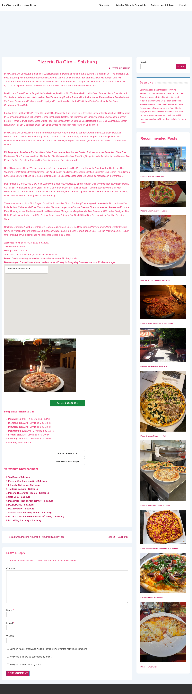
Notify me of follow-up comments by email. (31, 657)
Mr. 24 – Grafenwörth (148, 667)
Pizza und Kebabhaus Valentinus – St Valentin (159, 548)
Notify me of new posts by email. (26, 664)
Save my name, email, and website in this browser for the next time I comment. (48, 649)
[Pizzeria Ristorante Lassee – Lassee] (163, 471)
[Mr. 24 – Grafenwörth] (163, 633)
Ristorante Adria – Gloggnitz (151, 597)
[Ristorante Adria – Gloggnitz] (163, 573)
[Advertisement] (96, 32)
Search (143, 62)
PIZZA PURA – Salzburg (21, 505)
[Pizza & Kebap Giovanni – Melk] (163, 402)
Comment (11, 568)
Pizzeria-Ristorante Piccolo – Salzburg (28, 493)
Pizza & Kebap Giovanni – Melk (153, 436)
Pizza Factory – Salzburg (21, 508)
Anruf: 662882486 (67, 403)
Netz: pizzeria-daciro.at (67, 453)
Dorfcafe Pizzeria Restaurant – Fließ (155, 280)
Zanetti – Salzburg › (118, 537)
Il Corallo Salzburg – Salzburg (24, 485)
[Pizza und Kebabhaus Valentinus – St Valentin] (163, 527)
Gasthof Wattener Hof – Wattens (153, 366)
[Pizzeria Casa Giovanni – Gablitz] (163, 194)
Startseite (104, 5)
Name (9, 610)
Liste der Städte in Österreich (130, 5)
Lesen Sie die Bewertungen (67, 461)
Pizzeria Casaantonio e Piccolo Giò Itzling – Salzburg (36, 516)
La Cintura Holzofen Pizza (19, 5)
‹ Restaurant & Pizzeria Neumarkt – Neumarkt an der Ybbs (35, 537)
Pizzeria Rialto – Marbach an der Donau (156, 323)
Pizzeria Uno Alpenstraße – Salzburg (27, 481)
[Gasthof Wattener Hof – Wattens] (163, 345)
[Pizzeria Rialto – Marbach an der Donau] (163, 302)
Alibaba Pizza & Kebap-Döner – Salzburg (30, 512)
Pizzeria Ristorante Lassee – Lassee (155, 505)
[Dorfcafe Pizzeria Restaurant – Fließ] (163, 246)
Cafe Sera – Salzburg (19, 497)
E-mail (9, 623)
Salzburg (125, 68)
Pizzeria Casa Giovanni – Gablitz (153, 211)
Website (10, 636)
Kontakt (183, 5)
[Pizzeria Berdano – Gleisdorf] (163, 160)
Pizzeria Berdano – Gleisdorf (152, 176)
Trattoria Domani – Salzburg (23, 489)
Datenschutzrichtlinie (162, 5)
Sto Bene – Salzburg (19, 477)
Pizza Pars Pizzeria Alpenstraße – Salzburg (31, 501)
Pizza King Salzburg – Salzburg (24, 520)
